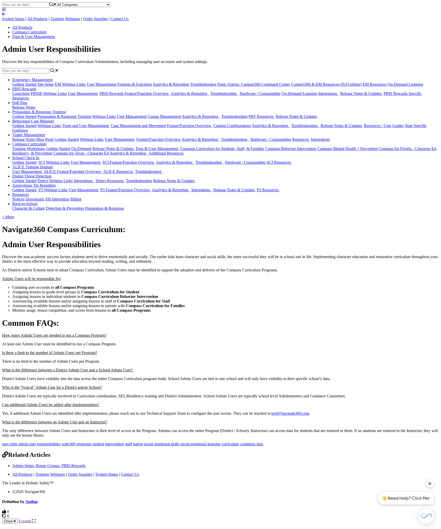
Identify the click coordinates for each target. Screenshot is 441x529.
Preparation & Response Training (39, 112)
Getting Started (24, 84)
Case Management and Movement (138, 125)
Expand (25, 521)
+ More (8, 217)
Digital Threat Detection (31, 176)
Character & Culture (28, 208)
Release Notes (23, 107)
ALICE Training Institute (32, 167)
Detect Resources (110, 181)
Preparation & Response (104, 208)
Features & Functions (134, 84)
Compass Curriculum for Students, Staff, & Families (222, 148)
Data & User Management (34, 36)
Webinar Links (49, 125)
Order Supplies (95, 19)
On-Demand (81, 148)
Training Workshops (28, 148)
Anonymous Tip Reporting (34, 185)
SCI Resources (279, 162)
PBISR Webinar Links (49, 93)
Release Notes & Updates (361, 93)
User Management (101, 84)
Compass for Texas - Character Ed (81, 153)
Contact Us (120, 19)
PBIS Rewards (24, 89)
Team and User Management (86, 125)
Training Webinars (65, 19)
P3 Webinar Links (53, 190)
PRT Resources (262, 116)
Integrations (328, 93)
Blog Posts (45, 139)
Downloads (35, 199)
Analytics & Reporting (171, 84)
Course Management (164, 116)
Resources (301, 139)
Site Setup (46, 84)
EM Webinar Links (70, 84)
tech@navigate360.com (290, 413)
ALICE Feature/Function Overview (73, 171)
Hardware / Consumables (260, 93)
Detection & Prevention (65, 208)
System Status (13, 19)
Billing (75, 199)
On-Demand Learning (405, 84)
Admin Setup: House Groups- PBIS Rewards (48, 465)
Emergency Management (32, 80)
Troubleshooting (203, 84)
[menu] (4, 9)
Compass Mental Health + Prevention (347, 148)
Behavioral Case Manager (33, 121)
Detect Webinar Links (55, 181)
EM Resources (374, 84)
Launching (21, 93)
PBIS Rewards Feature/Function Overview (135, 93)
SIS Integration (57, 199)
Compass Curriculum (29, 32)
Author (31, 501)
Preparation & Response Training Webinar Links (77, 116)
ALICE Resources (118, 171)
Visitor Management (28, 135)
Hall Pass (19, 102)
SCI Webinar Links (54, 162)
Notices (18, 199)
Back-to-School (25, 203)
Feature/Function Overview (189, 125)
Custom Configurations (232, 125)
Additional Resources (166, 153)
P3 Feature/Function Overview (125, 190)
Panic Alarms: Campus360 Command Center (253, 84)
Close (9, 521)
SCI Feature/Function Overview (128, 162)
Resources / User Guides (384, 125)
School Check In (25, 158)
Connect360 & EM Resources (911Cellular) (326, 84)
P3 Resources (268, 190)
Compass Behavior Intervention (290, 148)
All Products (37, 19)
